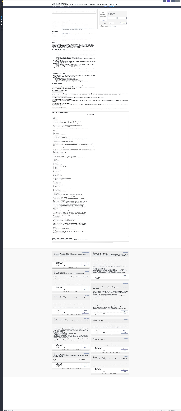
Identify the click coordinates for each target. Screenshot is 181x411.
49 (109, 26)
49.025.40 (67, 6)
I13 (70, 6)
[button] (105, 6)
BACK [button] (53, 6)
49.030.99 (79, 314)
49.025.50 (112, 352)
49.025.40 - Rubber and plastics (67, 20)
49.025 (111, 26)
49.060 (77, 349)
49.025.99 (116, 352)
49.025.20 (71, 314)
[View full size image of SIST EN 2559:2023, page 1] (103, 16)
